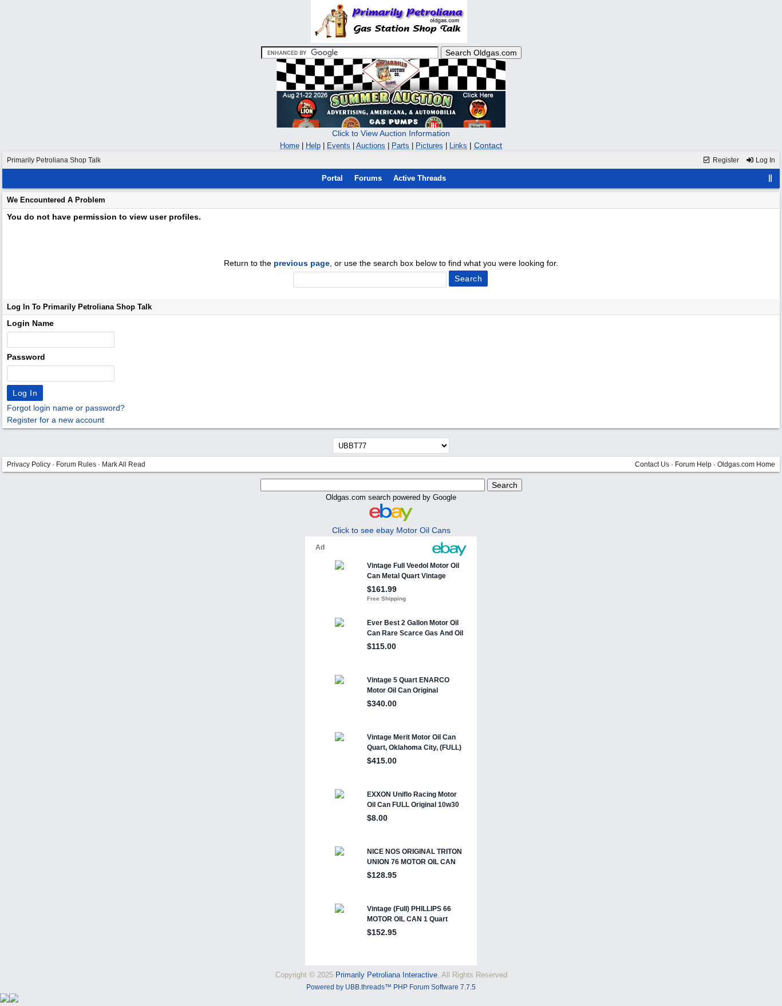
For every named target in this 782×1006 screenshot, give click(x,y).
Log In (764, 160)
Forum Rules (76, 464)
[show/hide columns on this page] (770, 178)
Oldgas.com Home (746, 464)
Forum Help (693, 464)
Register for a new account (55, 419)
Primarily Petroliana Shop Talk (54, 160)
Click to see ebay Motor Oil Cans (391, 530)
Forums (368, 178)
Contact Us (652, 464)
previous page (302, 263)
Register (725, 160)
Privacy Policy (28, 464)
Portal (332, 178)
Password (26, 356)
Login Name (30, 323)
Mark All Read (123, 464)
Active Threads (419, 178)
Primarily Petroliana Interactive (386, 975)
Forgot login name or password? (66, 407)
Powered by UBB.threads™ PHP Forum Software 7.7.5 (391, 987)
